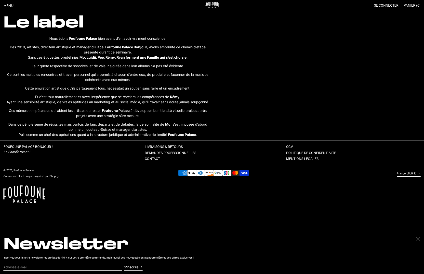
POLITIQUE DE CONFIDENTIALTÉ (311, 153)
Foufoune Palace (23, 170)
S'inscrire (131, 267)
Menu (8, 5)
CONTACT (152, 159)
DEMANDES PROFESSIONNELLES (170, 153)
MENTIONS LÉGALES (302, 159)
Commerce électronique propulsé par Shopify (31, 176)
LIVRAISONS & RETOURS (164, 147)
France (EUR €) (407, 173)
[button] (412, 5)
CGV (289, 147)
